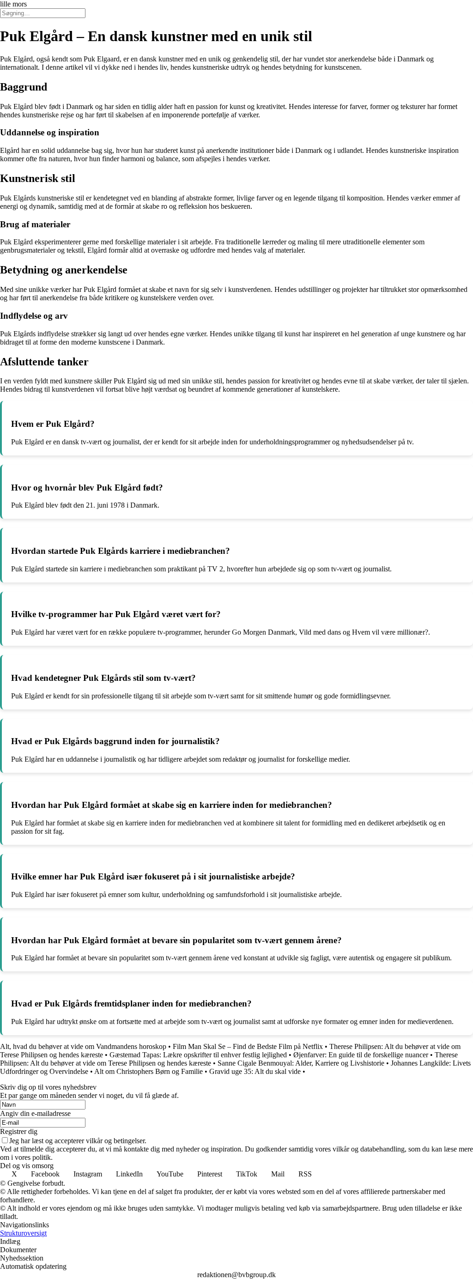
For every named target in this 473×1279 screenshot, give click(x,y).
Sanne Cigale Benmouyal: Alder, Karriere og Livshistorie (301, 1063)
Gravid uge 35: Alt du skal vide (255, 1071)
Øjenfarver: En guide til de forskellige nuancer (360, 1055)
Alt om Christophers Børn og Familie (148, 1071)
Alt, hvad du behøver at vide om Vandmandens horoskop (83, 1046)
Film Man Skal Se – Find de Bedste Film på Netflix (248, 1046)
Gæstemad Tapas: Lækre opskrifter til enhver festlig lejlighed (198, 1055)
